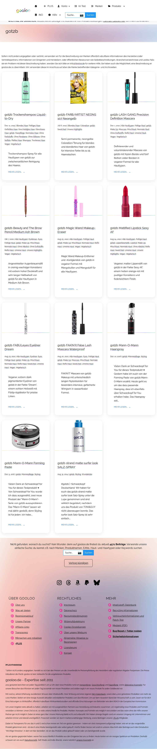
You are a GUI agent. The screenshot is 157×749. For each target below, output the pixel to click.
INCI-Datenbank (99, 694)
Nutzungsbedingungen (75, 616)
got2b (12, 133)
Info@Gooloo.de (77, 63)
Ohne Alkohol (23, 247)
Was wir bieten (23, 610)
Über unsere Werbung (75, 632)
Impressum (69, 605)
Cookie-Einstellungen (75, 627)
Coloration (84, 126)
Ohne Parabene (20, 137)
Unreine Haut (140, 133)
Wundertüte (87, 474)
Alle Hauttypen (127, 126)
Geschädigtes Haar (26, 129)
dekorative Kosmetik (133, 685)
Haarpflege (20, 133)
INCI (41, 15)
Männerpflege (134, 356)
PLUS (50, 6)
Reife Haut (129, 133)
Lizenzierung (70, 647)
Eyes (40, 239)
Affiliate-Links (22, 627)
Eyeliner (33, 356)
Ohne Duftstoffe (117, 133)
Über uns (20, 605)
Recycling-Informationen (125, 610)
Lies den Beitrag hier (114, 21)
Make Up (114, 129)
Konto (64, 6)
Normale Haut (143, 129)
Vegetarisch (16, 144)
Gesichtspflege (98, 685)
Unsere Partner (23, 621)
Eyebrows (33, 239)
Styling (144, 356)
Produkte (116, 6)
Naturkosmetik (31, 740)
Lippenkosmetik (122, 243)
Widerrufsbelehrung (74, 621)
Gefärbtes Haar (11, 129)
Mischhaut (131, 129)
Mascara (122, 129)
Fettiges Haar (34, 126)
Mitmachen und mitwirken (28, 638)
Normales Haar (32, 133)
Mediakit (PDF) (120, 625)
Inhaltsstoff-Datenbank (124, 605)
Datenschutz (70, 610)
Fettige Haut (140, 126)
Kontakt (68, 653)
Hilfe (55, 15)
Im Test (82, 6)
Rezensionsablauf (24, 616)
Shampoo (27, 140)
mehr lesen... (15, 172)
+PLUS (116, 718)
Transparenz (21, 632)
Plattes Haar (16, 140)
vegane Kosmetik (83, 740)
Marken (99, 6)
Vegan (7, 144)
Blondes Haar (22, 126)
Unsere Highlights (74, 129)
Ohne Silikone (34, 137)
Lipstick (133, 243)
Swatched (61, 129)
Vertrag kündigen (78, 563)
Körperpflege (85, 685)
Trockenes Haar (38, 140)
